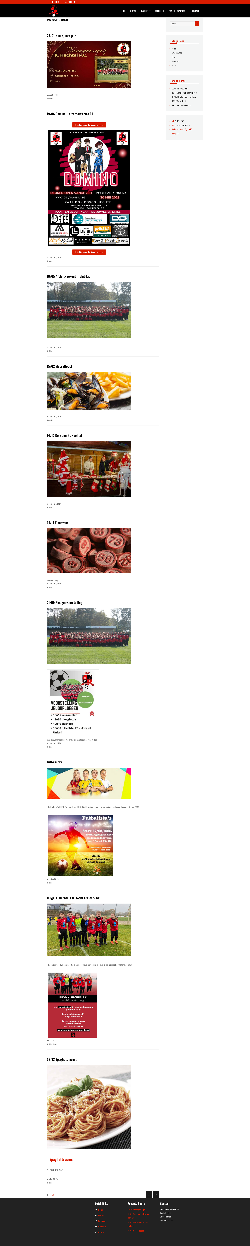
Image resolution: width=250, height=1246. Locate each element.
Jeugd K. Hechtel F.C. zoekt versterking (73, 897)
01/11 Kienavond (58, 522)
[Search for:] (184, 23)
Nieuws (133, 11)
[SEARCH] (197, 23)
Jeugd (55, 1044)
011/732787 (179, 121)
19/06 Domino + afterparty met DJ (70, 113)
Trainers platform (177, 11)
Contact (195, 11)
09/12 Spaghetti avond (62, 1059)
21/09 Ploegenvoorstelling (64, 602)
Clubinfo (145, 11)
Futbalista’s (55, 762)
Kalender (50, 98)
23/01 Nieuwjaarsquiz (61, 35)
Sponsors (159, 11)
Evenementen (177, 52)
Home (122, 11)
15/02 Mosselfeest (59, 366)
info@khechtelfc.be (182, 125)
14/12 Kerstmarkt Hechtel (64, 435)
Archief (49, 351)
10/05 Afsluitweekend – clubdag (68, 276)
